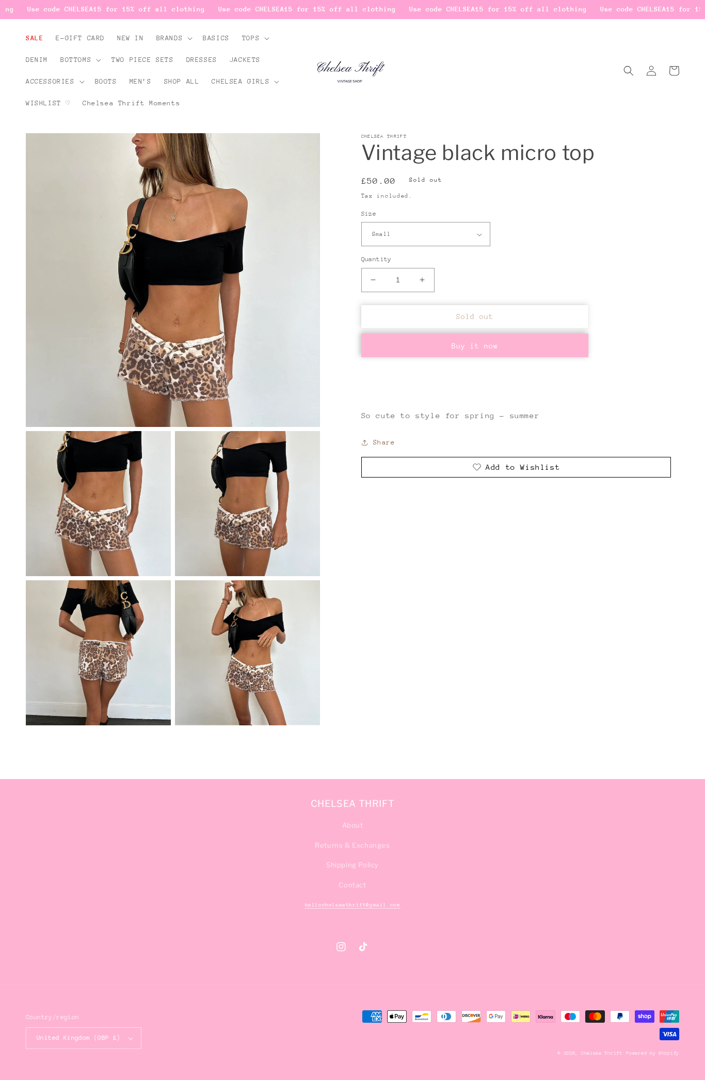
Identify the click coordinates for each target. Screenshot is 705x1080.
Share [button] (384, 442)
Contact (352, 885)
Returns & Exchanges (352, 845)
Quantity (376, 259)
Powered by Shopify (652, 1053)
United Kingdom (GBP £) (79, 1037)
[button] (173, 38)
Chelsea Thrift (601, 1053)
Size (369, 213)
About (352, 825)
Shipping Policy (352, 865)
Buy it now (475, 346)
